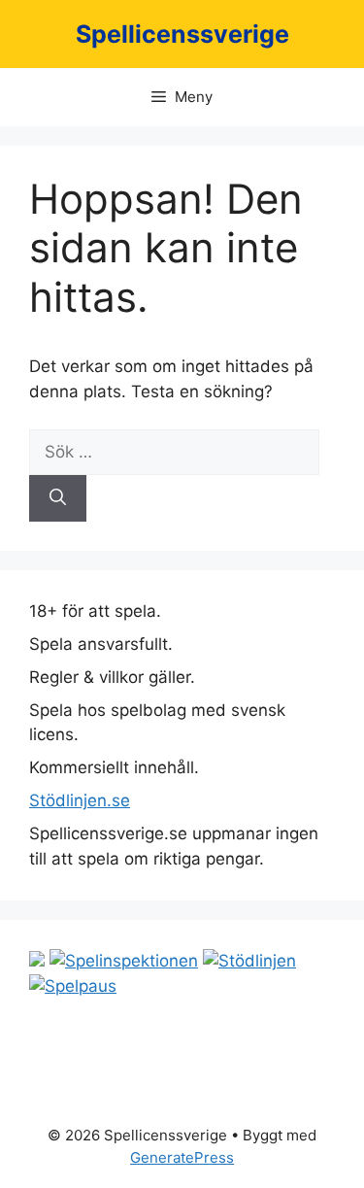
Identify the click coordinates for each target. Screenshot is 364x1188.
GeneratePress (182, 1157)
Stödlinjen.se (79, 800)
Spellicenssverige (182, 34)
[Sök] (57, 498)
